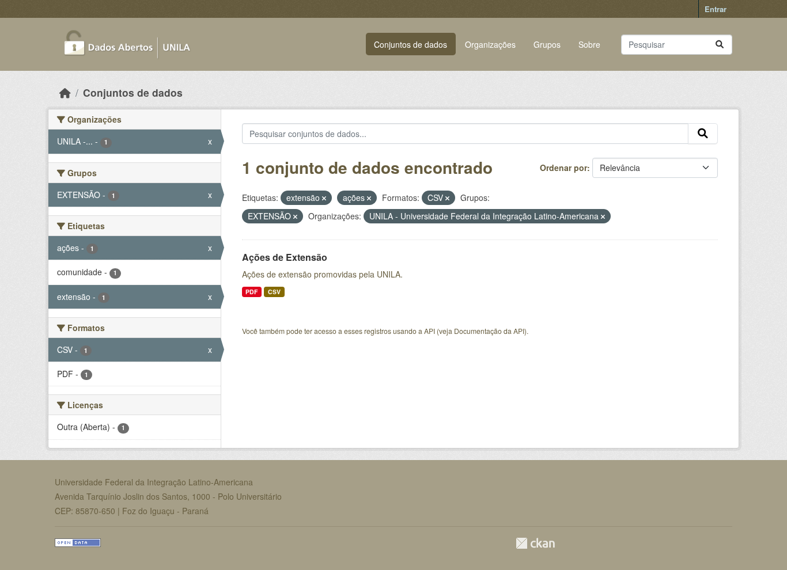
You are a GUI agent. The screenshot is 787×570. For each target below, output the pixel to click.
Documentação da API (489, 331)
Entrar (716, 8)
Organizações (490, 44)
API (429, 331)
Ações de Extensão (284, 257)
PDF (251, 291)
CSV (274, 291)
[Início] (65, 92)
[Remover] (324, 198)
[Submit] (719, 45)
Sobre (589, 44)
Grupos (547, 44)
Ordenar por (563, 167)
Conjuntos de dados (410, 44)
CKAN (535, 543)
